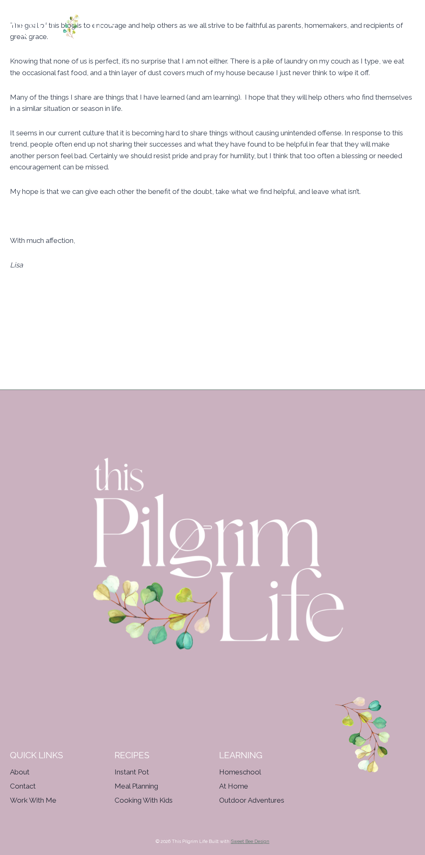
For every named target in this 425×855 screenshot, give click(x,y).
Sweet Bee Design (250, 841)
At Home (233, 786)
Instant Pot (132, 772)
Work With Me (33, 800)
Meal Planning (136, 786)
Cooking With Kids (144, 800)
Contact (23, 786)
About (19, 772)
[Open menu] (417, 22)
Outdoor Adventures (251, 800)
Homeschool (240, 772)
